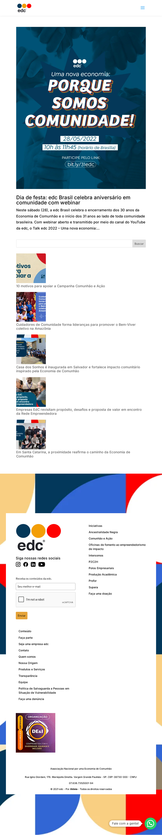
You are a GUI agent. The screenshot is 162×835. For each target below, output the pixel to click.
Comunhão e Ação (100, 538)
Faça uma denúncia (31, 699)
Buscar (139, 243)
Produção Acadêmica (103, 574)
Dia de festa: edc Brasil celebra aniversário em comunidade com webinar (73, 200)
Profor (93, 580)
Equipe (23, 682)
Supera (93, 587)
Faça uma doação (100, 593)
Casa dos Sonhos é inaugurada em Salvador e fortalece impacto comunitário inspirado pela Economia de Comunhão (78, 369)
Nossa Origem (28, 663)
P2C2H (93, 561)
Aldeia (73, 789)
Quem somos (27, 656)
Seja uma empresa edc (34, 644)
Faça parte (26, 637)
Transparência (28, 675)
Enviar (21, 615)
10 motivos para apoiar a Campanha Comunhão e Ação (61, 286)
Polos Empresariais (101, 568)
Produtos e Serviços (32, 669)
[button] (150, 823)
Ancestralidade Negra (103, 532)
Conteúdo (25, 631)
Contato (24, 650)
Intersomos (96, 555)
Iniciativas (95, 525)
